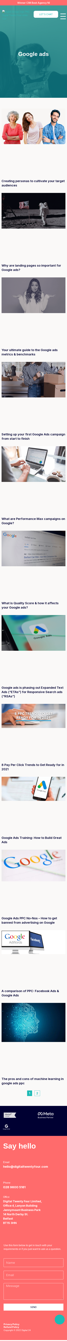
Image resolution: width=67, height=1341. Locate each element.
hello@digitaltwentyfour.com (25, 1166)
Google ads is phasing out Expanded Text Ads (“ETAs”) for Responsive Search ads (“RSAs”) (32, 692)
